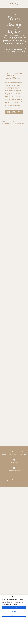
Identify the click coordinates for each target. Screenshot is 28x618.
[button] (14, 112)
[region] (14, 606)
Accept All (14, 607)
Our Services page (16, 107)
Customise (14, 611)
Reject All (14, 615)
